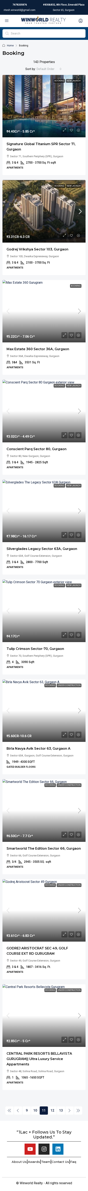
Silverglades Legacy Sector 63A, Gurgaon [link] (42, 549)
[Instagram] (44, 1149)
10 (35, 1110)
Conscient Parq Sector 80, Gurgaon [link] (37, 449)
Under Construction (69, 685)
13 (61, 1110)
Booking (59, 81)
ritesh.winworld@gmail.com (19, 10)
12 (52, 1110)
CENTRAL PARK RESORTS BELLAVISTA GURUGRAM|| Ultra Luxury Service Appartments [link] (39, 1059)
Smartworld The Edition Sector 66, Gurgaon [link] (44, 848)
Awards (34, 1162)
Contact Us (60, 1162)
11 (44, 1110)
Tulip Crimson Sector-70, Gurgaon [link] (35, 649)
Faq (73, 1162)
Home (10, 45)
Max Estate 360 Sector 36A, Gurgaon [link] (38, 349)
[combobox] (49, 69)
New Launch (74, 81)
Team (45, 1162)
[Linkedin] (57, 1149)
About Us (19, 1162)
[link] (44, 106)
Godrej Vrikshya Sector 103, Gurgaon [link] (37, 249)
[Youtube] (30, 1149)
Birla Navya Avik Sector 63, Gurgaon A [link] (38, 748)
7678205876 (19, 4)
